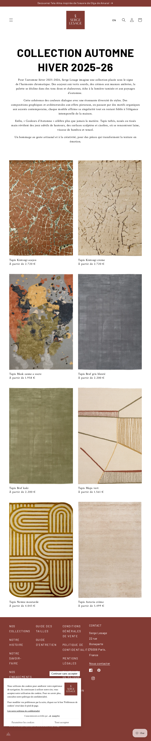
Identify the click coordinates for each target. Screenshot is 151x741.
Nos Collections (19, 629)
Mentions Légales (70, 661)
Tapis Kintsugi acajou (22, 260)
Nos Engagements (20, 674)
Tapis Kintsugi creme (91, 260)
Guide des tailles (44, 629)
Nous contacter (99, 663)
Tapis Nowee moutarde (24, 602)
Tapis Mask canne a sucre (25, 374)
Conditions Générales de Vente (72, 631)
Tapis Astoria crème (91, 602)
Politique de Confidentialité (76, 647)
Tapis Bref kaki (19, 488)
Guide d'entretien (46, 642)
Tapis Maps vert (88, 488)
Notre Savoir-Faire (15, 658)
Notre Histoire (16, 642)
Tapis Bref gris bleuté (91, 374)
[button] (11, 20)
